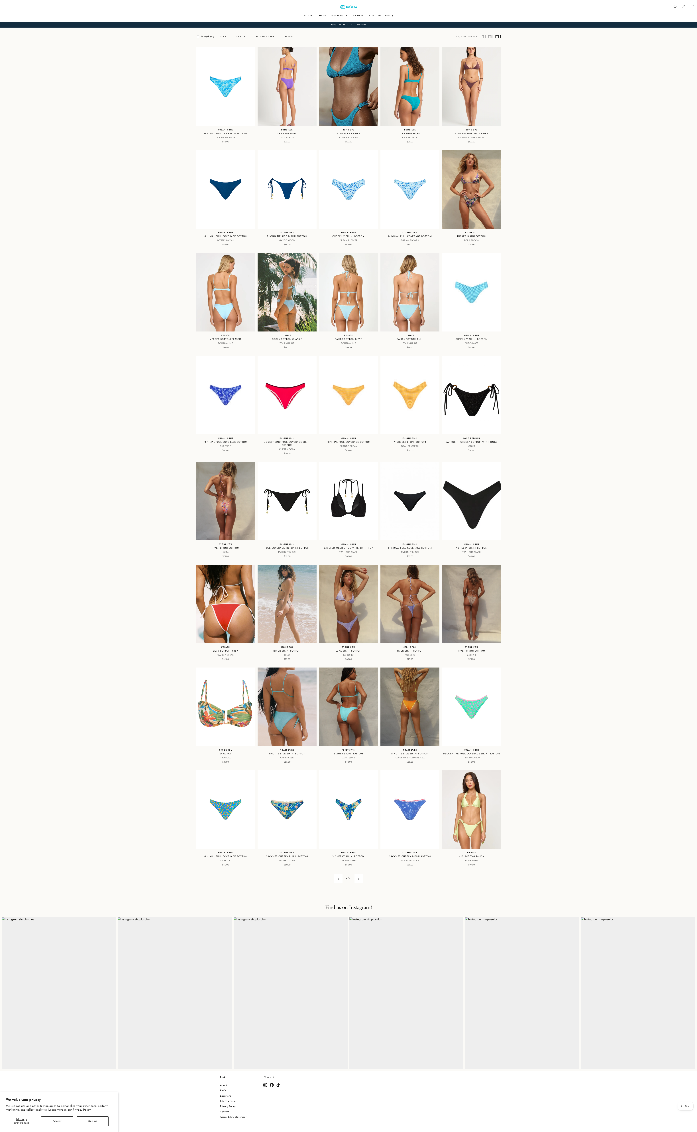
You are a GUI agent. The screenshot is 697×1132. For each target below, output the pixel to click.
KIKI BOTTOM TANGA (471, 856)
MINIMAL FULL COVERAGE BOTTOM (225, 134)
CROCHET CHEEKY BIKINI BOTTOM (287, 856)
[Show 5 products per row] (497, 37)
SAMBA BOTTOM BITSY (348, 339)
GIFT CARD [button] (375, 16)
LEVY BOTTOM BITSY (225, 651)
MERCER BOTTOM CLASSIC (225, 339)
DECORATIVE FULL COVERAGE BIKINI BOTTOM (471, 754)
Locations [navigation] (225, 1096)
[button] (675, 6)
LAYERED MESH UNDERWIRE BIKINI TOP (348, 548)
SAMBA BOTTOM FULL (410, 339)
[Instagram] (265, 1085)
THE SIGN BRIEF (287, 134)
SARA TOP (226, 754)
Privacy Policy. (82, 1109)
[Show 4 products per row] (490, 37)
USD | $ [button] (389, 16)
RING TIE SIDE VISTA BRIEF (471, 134)
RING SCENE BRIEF (348, 134)
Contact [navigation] (224, 1111)
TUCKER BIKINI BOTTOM (471, 236)
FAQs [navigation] (223, 1090)
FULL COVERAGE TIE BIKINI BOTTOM (287, 548)
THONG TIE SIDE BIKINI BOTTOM (287, 236)
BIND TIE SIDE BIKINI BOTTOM (287, 754)
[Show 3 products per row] (484, 37)
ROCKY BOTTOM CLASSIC (287, 339)
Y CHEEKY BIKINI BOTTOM (410, 442)
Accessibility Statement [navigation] (233, 1117)
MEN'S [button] (322, 16)
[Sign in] (684, 6)
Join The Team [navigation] (228, 1101)
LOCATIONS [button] (358, 16)
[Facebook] (271, 1085)
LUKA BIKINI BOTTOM (348, 651)
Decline (92, 1121)
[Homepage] (348, 7)
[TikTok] (278, 1085)
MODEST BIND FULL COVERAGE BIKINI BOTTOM (287, 443)
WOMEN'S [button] (309, 16)
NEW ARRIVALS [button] (339, 16)
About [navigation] (223, 1085)
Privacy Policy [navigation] (228, 1106)
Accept (57, 1121)
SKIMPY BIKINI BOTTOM (348, 754)
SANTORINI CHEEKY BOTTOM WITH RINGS (471, 442)
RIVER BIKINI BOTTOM (225, 548)
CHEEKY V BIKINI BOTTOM (348, 236)
